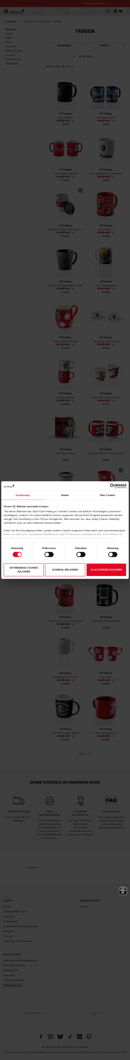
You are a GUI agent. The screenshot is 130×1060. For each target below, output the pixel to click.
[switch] (49, 554)
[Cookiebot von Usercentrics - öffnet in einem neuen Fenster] (112, 486)
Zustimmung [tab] (23, 495)
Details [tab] (65, 495)
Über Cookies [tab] (107, 495)
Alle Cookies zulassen (106, 569)
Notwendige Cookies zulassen (24, 569)
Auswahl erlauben (65, 569)
